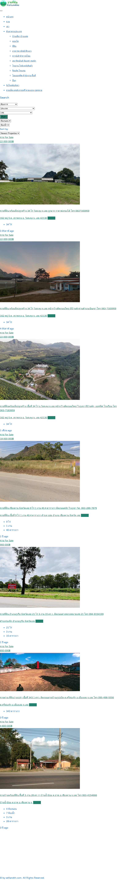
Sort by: (4, 129)
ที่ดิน (14, 46)
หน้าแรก (10, 17)
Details (51, 218)
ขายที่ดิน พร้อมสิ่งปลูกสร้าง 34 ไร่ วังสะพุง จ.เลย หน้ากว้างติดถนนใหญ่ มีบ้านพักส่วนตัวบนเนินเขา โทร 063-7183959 (58, 308)
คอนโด (15, 41)
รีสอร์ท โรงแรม (19, 71)
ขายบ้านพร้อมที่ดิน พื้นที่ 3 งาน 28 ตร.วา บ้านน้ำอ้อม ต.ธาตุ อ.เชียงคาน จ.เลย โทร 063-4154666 (48, 795)
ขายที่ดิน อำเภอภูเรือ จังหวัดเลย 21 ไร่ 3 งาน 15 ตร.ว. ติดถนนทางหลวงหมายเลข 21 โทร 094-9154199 (52, 614)
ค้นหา (3, 117)
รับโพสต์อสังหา (12, 85)
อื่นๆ (14, 80)
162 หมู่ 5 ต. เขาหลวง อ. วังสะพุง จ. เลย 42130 (23, 218)
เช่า (7, 26)
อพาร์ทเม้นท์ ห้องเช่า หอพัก (24, 61)
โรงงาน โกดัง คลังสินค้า (22, 66)
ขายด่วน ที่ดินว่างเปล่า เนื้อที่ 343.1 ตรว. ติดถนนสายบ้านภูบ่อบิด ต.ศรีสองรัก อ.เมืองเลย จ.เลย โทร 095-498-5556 (57, 697)
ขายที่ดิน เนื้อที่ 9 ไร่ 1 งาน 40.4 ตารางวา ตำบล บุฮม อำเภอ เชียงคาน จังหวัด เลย (40, 515)
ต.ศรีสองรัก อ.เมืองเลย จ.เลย (14, 704)
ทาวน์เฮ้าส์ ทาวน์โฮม (21, 56)
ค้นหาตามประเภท (14, 31)
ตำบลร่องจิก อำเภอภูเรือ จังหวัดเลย (17, 621)
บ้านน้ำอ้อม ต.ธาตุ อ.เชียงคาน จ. (16, 802)
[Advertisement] (59, 852)
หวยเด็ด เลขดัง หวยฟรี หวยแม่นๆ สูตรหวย (24, 90)
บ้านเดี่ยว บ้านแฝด (20, 36)
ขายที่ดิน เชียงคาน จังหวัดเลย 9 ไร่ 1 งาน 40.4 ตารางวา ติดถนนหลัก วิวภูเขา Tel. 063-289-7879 (48, 508)
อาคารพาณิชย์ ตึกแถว (21, 51)
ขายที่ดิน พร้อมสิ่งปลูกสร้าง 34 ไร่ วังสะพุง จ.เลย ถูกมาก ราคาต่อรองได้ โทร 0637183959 (44, 211)
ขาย (8, 22)
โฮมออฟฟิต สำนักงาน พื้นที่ (24, 75)
